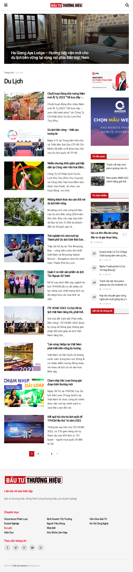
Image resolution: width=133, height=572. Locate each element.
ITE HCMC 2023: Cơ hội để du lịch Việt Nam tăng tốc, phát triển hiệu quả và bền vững (65, 310)
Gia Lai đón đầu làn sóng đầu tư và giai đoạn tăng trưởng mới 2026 (104, 235)
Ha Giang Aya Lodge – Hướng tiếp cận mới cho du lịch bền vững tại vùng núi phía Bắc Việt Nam (50, 55)
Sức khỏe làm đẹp (57, 532)
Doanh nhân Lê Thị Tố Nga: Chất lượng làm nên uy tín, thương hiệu (113, 254)
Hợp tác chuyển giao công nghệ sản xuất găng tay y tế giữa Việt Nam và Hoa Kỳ (113, 297)
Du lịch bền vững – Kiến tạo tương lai (63, 131)
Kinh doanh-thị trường (59, 519)
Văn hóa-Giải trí (98, 519)
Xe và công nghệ (99, 523)
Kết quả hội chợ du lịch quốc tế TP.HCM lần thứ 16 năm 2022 (64, 418)
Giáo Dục (9, 532)
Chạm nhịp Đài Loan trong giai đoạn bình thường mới (64, 382)
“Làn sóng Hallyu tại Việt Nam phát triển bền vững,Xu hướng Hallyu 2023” (64, 346)
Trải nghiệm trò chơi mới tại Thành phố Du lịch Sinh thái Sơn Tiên (65, 238)
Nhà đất (51, 528)
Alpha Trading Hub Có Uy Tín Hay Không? (112, 268)
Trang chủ (9, 72)
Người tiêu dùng (56, 523)
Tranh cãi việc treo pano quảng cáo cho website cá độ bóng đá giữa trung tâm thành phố (117, 166)
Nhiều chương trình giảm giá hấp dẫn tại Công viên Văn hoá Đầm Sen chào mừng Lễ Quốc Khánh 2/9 (65, 165)
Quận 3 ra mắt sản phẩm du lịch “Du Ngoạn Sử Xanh (65, 273)
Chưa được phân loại (16, 519)
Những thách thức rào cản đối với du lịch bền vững (66, 201)
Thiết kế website (20, 566)
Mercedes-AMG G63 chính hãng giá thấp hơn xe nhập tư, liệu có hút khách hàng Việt (117, 180)
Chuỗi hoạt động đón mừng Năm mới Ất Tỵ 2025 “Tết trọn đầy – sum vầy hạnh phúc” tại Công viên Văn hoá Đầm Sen (66, 96)
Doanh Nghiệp (11, 523)
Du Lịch (8, 528)
